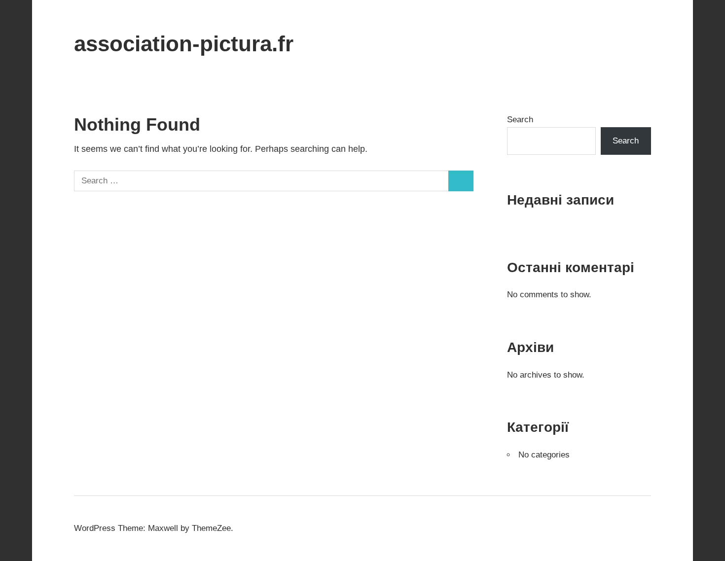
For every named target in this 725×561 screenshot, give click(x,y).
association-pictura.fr (183, 44)
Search (520, 119)
